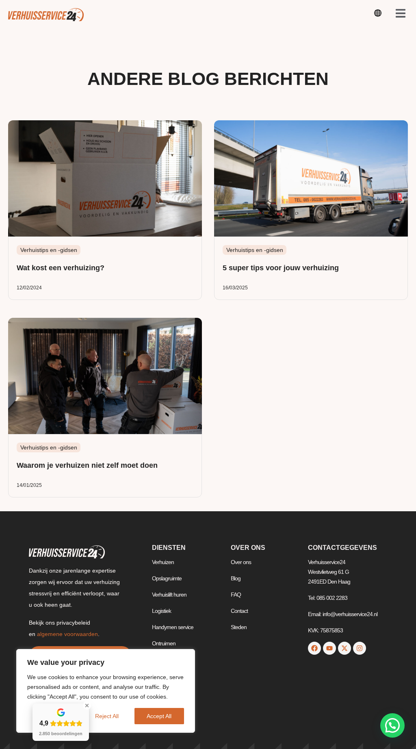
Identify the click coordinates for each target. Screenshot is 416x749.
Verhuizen (163, 562)
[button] (392, 725)
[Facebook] (314, 648)
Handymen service (172, 627)
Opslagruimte (167, 578)
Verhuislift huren (169, 594)
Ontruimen (164, 643)
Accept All (159, 716)
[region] (105, 691)
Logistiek (161, 611)
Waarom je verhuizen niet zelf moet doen (87, 465)
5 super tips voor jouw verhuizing (281, 268)
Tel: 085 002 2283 (327, 598)
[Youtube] (329, 648)
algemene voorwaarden (67, 634)
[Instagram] (359, 648)
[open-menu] (377, 14)
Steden (239, 627)
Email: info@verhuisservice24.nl (342, 614)
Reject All (107, 716)
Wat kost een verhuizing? (60, 268)
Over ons (241, 562)
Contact (239, 611)
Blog (235, 578)
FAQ (236, 594)
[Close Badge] (87, 705)
